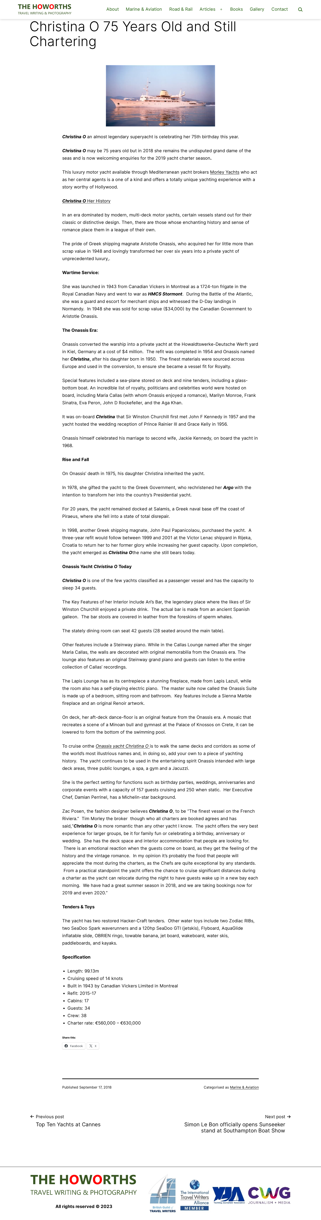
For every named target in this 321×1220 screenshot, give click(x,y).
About (112, 9)
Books (236, 9)
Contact (279, 9)
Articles (207, 9)
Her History (86, 201)
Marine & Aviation (144, 9)
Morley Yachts (224, 172)
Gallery (257, 9)
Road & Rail (181, 9)
